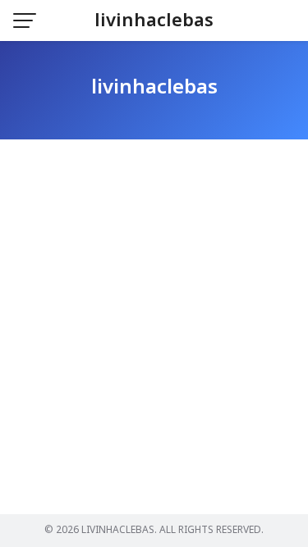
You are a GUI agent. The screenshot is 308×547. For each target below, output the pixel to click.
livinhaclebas (154, 20)
